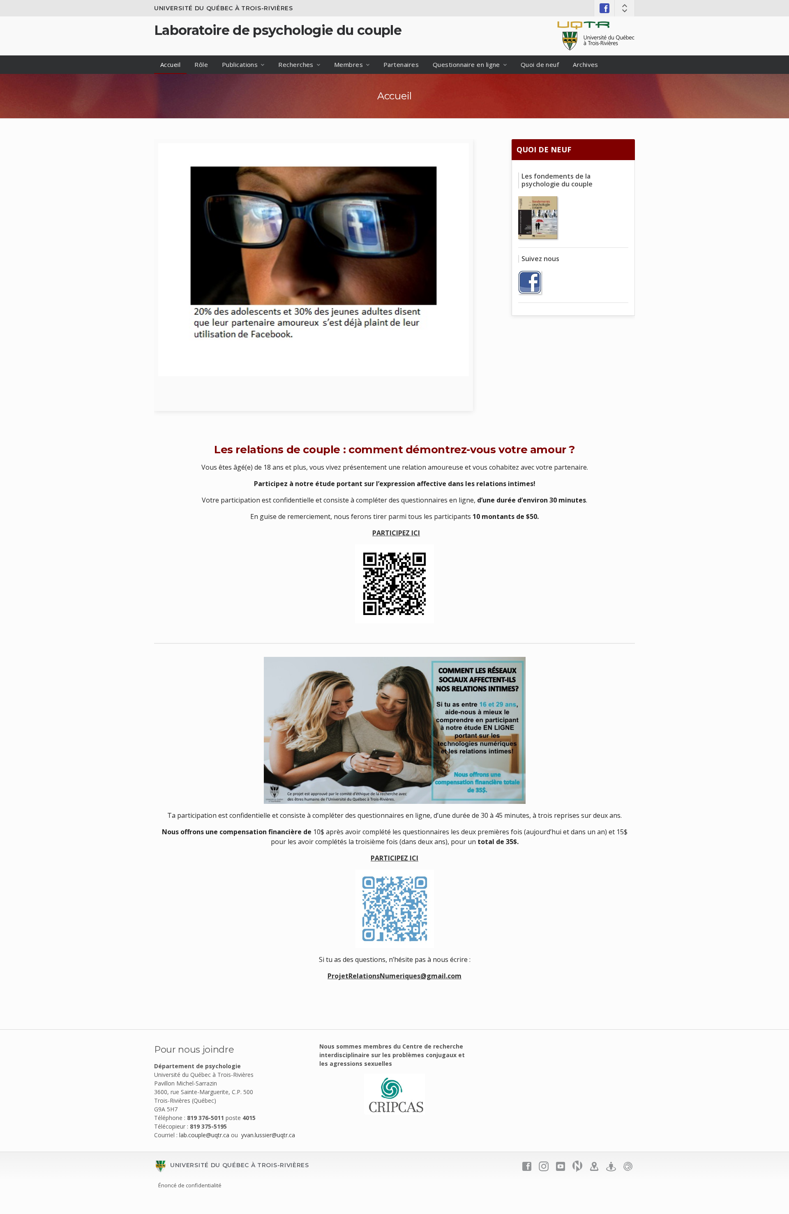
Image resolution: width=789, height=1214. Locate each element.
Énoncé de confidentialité (189, 1185)
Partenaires (401, 64)
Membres (348, 64)
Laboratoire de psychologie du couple (277, 30)
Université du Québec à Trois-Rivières (223, 8)
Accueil (170, 64)
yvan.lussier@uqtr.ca (268, 1135)
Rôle (201, 64)
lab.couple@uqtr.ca (204, 1135)
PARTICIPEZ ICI (396, 532)
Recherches (296, 64)
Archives (585, 64)
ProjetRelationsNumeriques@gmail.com (394, 975)
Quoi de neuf (540, 64)
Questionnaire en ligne (466, 64)
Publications (240, 64)
